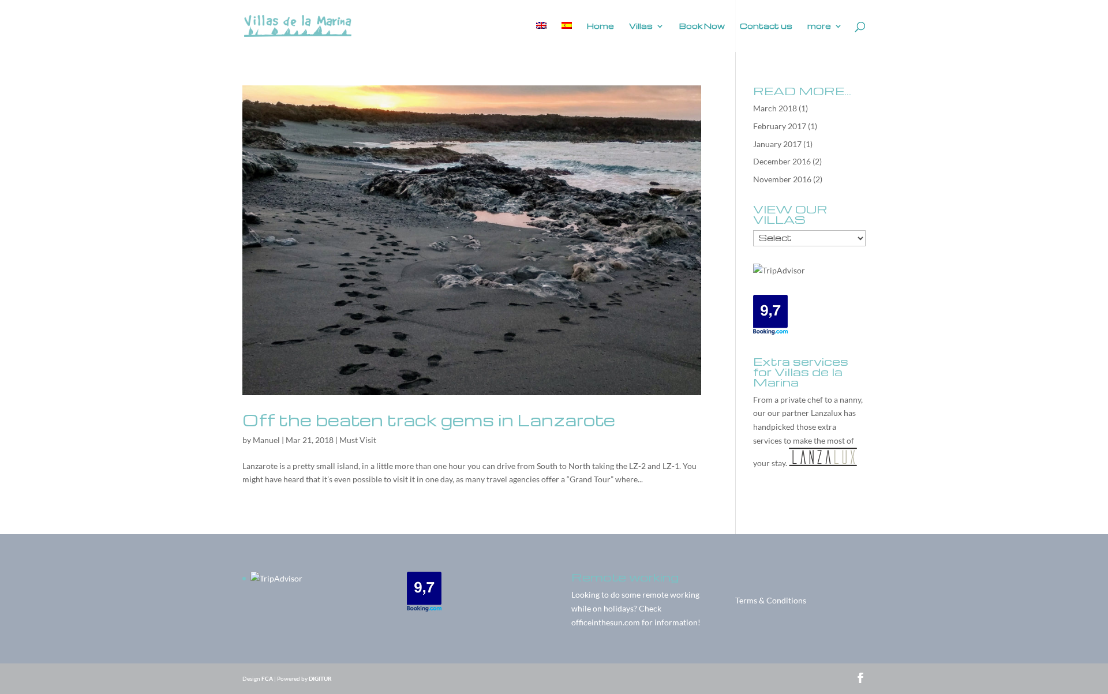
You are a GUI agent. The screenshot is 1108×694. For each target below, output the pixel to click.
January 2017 (777, 144)
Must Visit (357, 440)
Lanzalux (826, 413)
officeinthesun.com (605, 622)
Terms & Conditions (770, 600)
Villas (641, 26)
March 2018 (775, 108)
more (819, 26)
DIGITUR (320, 678)
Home (600, 26)
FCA (267, 678)
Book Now (702, 26)
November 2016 (782, 179)
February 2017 (779, 126)
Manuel (266, 440)
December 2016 (782, 161)
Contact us (766, 26)
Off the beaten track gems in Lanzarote (428, 419)
